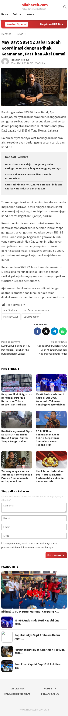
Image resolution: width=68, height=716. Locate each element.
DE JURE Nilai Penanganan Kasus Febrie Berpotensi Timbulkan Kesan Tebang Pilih (47, 437)
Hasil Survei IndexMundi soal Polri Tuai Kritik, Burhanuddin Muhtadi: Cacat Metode (50, 476)
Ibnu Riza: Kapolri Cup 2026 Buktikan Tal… (38, 666)
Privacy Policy (50, 694)
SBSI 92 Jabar (31, 316)
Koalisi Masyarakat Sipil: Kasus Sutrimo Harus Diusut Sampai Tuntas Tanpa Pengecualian (16, 436)
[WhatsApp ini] (63, 331)
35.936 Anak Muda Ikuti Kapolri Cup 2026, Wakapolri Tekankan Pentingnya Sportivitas (50, 399)
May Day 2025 (11, 316)
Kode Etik (50, 688)
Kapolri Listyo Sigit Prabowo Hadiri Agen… (37, 636)
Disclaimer (17, 688)
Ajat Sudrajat (10, 310)
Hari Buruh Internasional (36, 310)
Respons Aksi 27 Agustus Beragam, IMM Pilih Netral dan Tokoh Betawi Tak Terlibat (16, 399)
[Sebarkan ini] (37, 331)
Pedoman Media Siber (17, 694)
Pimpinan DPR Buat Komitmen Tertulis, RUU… (40, 651)
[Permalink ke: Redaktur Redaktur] (5, 61)
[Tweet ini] (46, 331)
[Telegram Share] (54, 331)
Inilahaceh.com (34, 4)
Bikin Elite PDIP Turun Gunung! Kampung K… (30, 611)
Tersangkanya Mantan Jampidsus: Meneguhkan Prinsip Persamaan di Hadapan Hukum (16, 476)
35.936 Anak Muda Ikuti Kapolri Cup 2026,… (37, 622)
